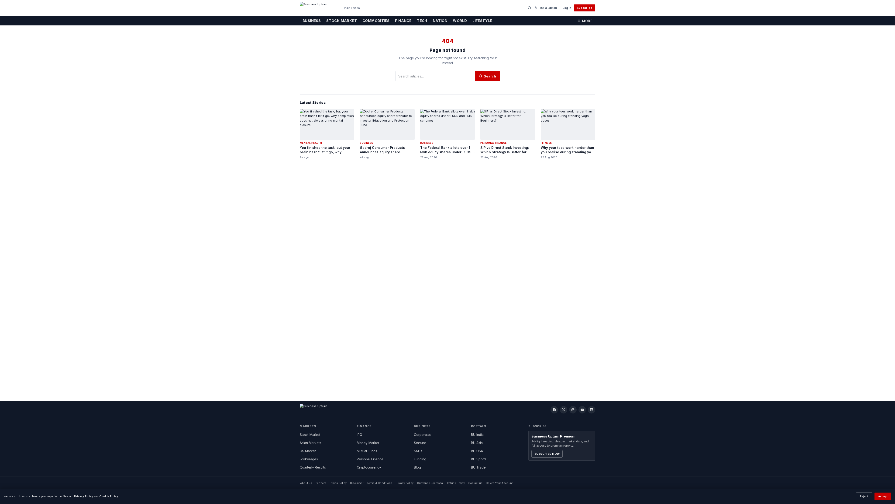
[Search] (529, 8)
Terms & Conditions (379, 483)
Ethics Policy (338, 483)
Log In (567, 8)
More (587, 21)
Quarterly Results (313, 467)
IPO (359, 435)
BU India (477, 435)
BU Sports (478, 459)
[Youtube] (582, 409)
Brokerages (309, 459)
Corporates (422, 435)
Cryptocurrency (369, 467)
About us (306, 483)
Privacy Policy (404, 483)
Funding (420, 459)
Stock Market (341, 20)
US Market (308, 451)
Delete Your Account (499, 483)
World (460, 20)
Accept (883, 496)
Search (490, 76)
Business (312, 20)
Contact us (475, 483)
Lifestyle (482, 20)
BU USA (477, 451)
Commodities (375, 20)
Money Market (368, 443)
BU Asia (477, 443)
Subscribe (584, 8)
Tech (422, 20)
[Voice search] (535, 8)
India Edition (548, 8)
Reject (864, 496)
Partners (321, 483)
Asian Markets (310, 443)
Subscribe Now (547, 453)
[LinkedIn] (591, 409)
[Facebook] (554, 409)
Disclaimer (356, 483)
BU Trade (478, 467)
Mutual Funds (367, 451)
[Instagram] (573, 409)
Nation (440, 20)
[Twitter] (563, 409)
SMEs (418, 451)
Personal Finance (370, 459)
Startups (420, 443)
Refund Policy (456, 483)
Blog (417, 467)
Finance (403, 20)
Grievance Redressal (430, 483)
